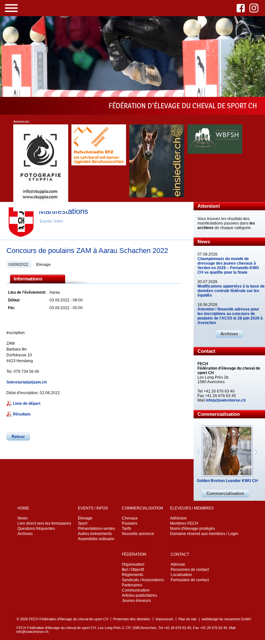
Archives (229, 333)
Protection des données (131, 619)
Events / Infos (51, 221)
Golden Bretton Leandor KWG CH (227, 480)
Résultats (22, 414)
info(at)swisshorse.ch (226, 400)
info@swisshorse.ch (32, 632)
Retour (18, 436)
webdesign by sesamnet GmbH (226, 619)
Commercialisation (225, 493)
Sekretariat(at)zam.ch (26, 382)
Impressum (164, 619)
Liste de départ (26, 403)
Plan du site (187, 619)
